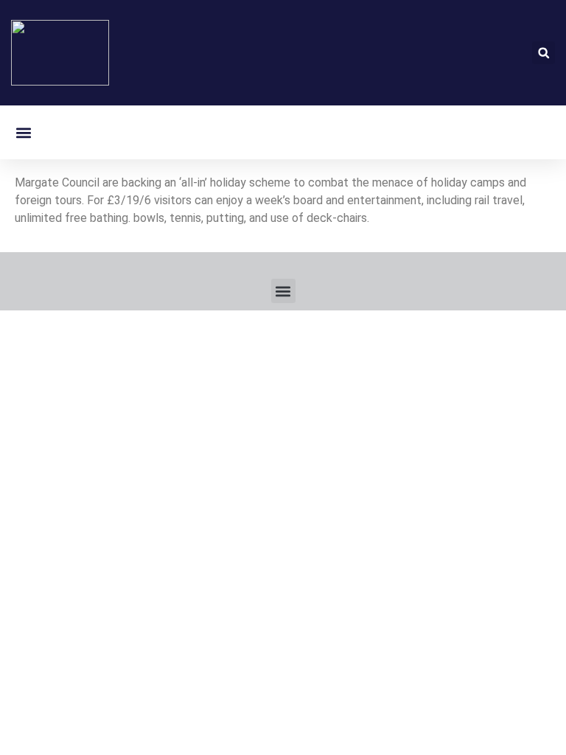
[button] (543, 52)
